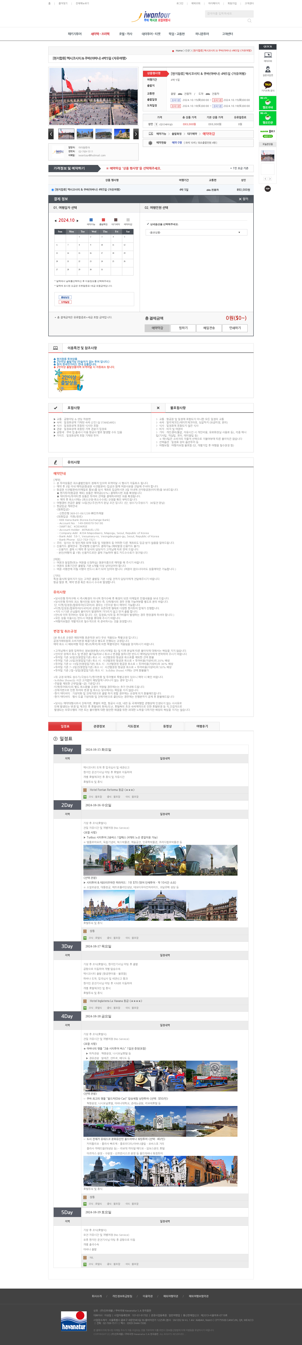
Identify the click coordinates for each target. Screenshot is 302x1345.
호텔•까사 (125, 33)
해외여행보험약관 (199, 1296)
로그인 (179, 3)
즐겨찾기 (63, 3)
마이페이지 (214, 3)
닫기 (245, 199)
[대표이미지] (93, 96)
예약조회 (268, 61)
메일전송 (209, 327)
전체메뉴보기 (82, 3)
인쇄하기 (235, 327)
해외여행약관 (170, 1296)
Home (179, 50)
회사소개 (97, 1296)
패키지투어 (74, 33)
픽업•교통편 (176, 33)
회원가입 (232, 3)
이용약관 (148, 1296)
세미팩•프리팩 (100, 33)
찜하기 (183, 327)
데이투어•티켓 (151, 33)
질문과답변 (268, 75)
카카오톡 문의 (268, 91)
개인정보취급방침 (122, 1296)
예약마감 (157, 327)
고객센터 (249, 3)
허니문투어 (202, 33)
